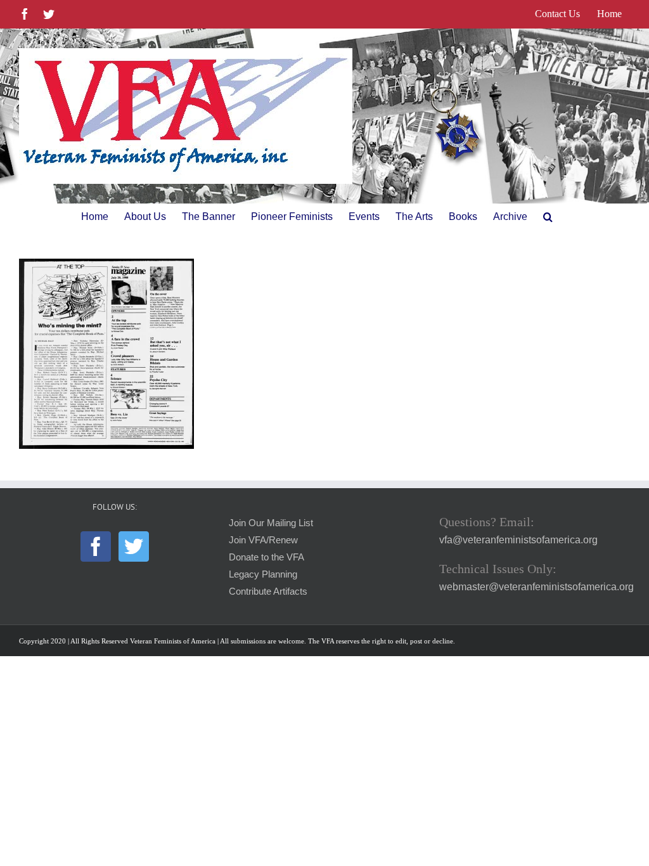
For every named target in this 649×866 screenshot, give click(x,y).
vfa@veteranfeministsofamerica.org (518, 539)
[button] (548, 216)
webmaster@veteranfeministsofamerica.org (536, 586)
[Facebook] (95, 546)
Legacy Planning (263, 574)
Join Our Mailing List (271, 523)
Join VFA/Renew (263, 540)
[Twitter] (134, 546)
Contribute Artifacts (268, 591)
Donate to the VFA (266, 557)
